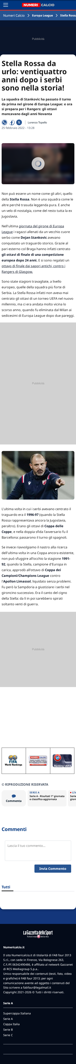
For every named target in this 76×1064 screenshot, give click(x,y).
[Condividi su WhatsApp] (4, 122)
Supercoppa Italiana (17, 1013)
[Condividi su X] (19, 122)
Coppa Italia (11, 1024)
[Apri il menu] (5, 4)
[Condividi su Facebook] (12, 122)
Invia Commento (52, 868)
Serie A (8, 1019)
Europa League (42, 15)
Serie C (8, 1035)
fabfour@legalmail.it (37, 987)
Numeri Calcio (14, 15)
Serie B (8, 1029)
